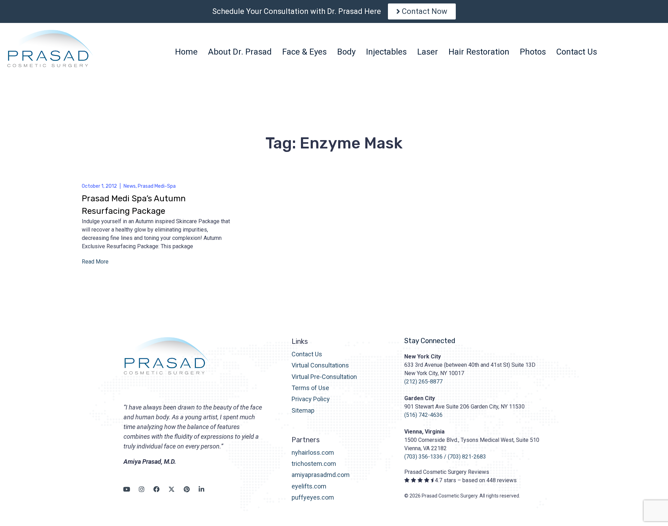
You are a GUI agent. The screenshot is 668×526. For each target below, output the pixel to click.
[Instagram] (141, 489)
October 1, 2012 (99, 186)
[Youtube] (127, 489)
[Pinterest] (186, 489)
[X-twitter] (171, 489)
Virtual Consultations (320, 365)
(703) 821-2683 (467, 456)
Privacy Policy (311, 399)
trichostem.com (314, 463)
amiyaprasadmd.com (321, 474)
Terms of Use (310, 387)
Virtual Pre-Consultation (324, 376)
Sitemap (303, 410)
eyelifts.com (309, 486)
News (130, 186)
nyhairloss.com (313, 452)
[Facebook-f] (156, 489)
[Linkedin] (201, 489)
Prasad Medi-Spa (157, 186)
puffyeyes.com (313, 497)
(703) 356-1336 (423, 456)
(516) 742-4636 (423, 415)
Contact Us (307, 354)
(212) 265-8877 (423, 381)
